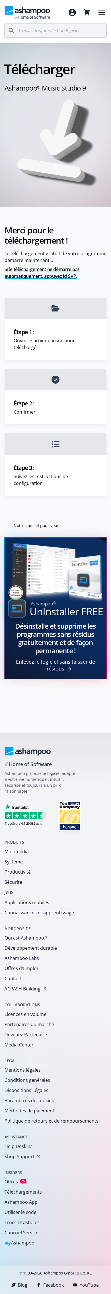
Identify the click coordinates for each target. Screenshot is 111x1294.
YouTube (89, 1285)
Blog (22, 1285)
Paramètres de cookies (29, 1100)
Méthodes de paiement (29, 1111)
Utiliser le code (20, 1212)
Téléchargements (23, 1192)
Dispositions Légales (26, 1090)
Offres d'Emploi (21, 968)
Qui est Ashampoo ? (26, 938)
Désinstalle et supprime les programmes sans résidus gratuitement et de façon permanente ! (55, 638)
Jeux (9, 892)
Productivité (18, 872)
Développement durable (31, 948)
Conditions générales (27, 1080)
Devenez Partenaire (26, 1034)
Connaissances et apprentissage (39, 913)
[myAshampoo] (72, 12)
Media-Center (19, 1045)
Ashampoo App (21, 1202)
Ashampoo (19, 1243)
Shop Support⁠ (19, 1156)
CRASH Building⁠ (22, 989)
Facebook (53, 1285)
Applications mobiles (27, 902)
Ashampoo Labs (22, 958)
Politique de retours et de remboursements (51, 1121)
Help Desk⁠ (15, 1146)
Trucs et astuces (22, 1222)
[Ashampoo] (28, 751)
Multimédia (17, 851)
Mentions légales (23, 1070)
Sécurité (13, 882)
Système (14, 862)
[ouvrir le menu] (102, 12)
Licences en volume (25, 1014)
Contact (13, 978)
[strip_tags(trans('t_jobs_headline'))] (69, 816)
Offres (15, 1181)
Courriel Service (21, 1232)
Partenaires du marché (29, 1024)
